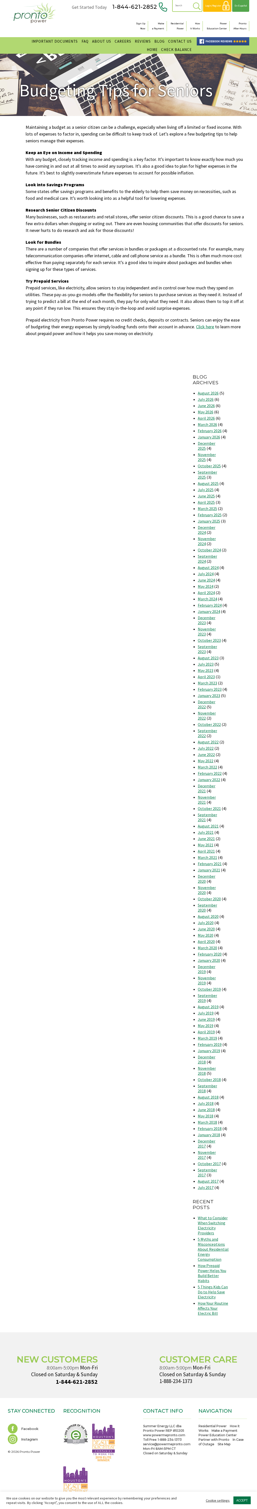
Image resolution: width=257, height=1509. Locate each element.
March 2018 (207, 1122)
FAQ (85, 41)
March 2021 (207, 857)
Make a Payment (224, 1430)
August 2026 (208, 393)
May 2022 (205, 760)
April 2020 (206, 941)
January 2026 (209, 436)
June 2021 (206, 838)
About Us (101, 41)
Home (152, 49)
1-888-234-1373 (175, 1381)
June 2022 (206, 754)
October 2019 (209, 989)
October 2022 (209, 724)
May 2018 (205, 1115)
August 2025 (208, 483)
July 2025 (206, 489)
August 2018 (208, 1097)
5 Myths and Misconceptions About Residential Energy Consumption (213, 1249)
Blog (159, 41)
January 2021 (209, 869)
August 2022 (208, 741)
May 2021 (205, 844)
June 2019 (206, 1019)
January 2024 (209, 611)
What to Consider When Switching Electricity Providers (213, 1225)
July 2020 (206, 922)
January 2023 (209, 695)
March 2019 (207, 1038)
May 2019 (205, 1025)
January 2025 (209, 521)
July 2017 (206, 1187)
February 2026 (210, 430)
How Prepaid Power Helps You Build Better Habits (212, 1273)
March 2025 (207, 508)
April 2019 (206, 1031)
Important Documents (55, 41)
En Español (241, 5)
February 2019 (210, 1044)
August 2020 (208, 916)
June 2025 (206, 495)
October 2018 (209, 1079)
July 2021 (206, 832)
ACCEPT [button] (242, 1500)
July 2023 (206, 664)
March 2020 (207, 947)
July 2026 (206, 399)
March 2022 (207, 767)
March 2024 (207, 598)
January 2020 (209, 960)
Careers (123, 41)
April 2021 (206, 851)
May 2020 (205, 935)
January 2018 (209, 1134)
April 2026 (206, 418)
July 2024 (206, 573)
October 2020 (209, 898)
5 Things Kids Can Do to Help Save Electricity (213, 1291)
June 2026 (206, 405)
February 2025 (210, 514)
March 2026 (207, 424)
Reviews (143, 41)
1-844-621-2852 (134, 7)
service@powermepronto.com (166, 1444)
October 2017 (209, 1163)
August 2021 (208, 826)
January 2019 (209, 1050)
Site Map (224, 1444)
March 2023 (207, 682)
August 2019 (208, 1006)
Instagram (29, 1439)
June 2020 (206, 928)
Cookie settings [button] (218, 1500)
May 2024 (205, 586)
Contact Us (180, 41)
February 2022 (210, 773)
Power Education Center (218, 1435)
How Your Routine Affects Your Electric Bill (213, 1308)
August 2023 (208, 657)
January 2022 (209, 779)
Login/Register (213, 5)
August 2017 (208, 1181)
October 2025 (209, 465)
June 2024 (206, 580)
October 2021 (209, 808)
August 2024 (208, 567)
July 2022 (206, 748)
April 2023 (206, 676)
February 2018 (210, 1128)
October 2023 (209, 640)
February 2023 (210, 689)
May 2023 (205, 670)
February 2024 (210, 605)
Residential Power (213, 1426)
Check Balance (176, 49)
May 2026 (205, 411)
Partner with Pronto (214, 1439)
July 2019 (206, 1013)
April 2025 (206, 502)
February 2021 (210, 863)
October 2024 (209, 549)
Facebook (29, 1429)
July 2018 (206, 1103)
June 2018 (206, 1109)
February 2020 (210, 954)
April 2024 (206, 592)
